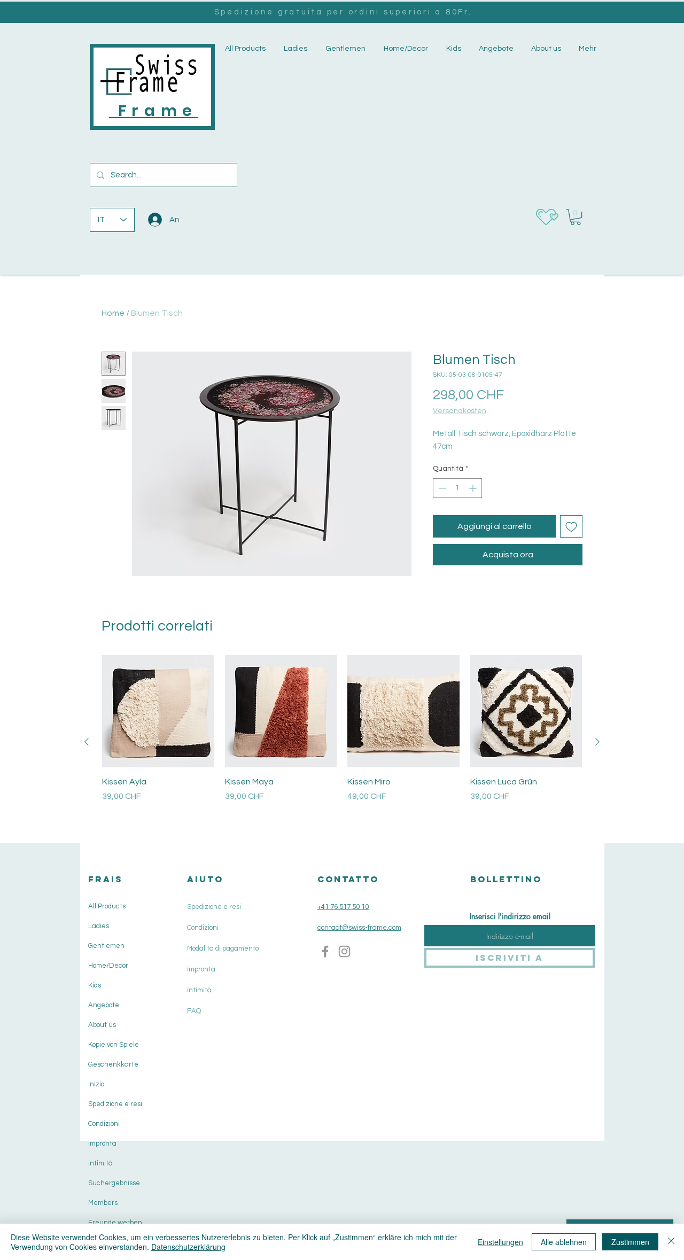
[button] (294, 48)
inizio (96, 1084)
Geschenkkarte (113, 1064)
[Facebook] (325, 951)
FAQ (194, 1011)
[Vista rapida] (158, 711)
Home (113, 313)
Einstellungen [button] (500, 1241)
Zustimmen (630, 1241)
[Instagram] (344, 951)
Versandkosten (459, 411)
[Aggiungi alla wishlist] (571, 526)
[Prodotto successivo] (597, 741)
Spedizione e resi (115, 1104)
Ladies (98, 926)
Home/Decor (108, 965)
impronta (102, 1143)
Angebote (103, 1005)
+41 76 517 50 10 (343, 907)
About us (102, 1025)
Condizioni (104, 1123)
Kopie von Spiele (113, 1044)
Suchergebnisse (114, 1183)
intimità (100, 1163)
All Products (107, 906)
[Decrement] (441, 488)
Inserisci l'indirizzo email (510, 916)
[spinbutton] (457, 488)
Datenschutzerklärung (188, 1246)
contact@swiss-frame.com (359, 927)
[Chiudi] (671, 1241)
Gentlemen (106, 946)
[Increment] (473, 488)
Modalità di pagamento (223, 948)
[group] (342, 741)
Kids (94, 985)
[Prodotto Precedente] (86, 741)
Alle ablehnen (564, 1241)
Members (103, 1203)
